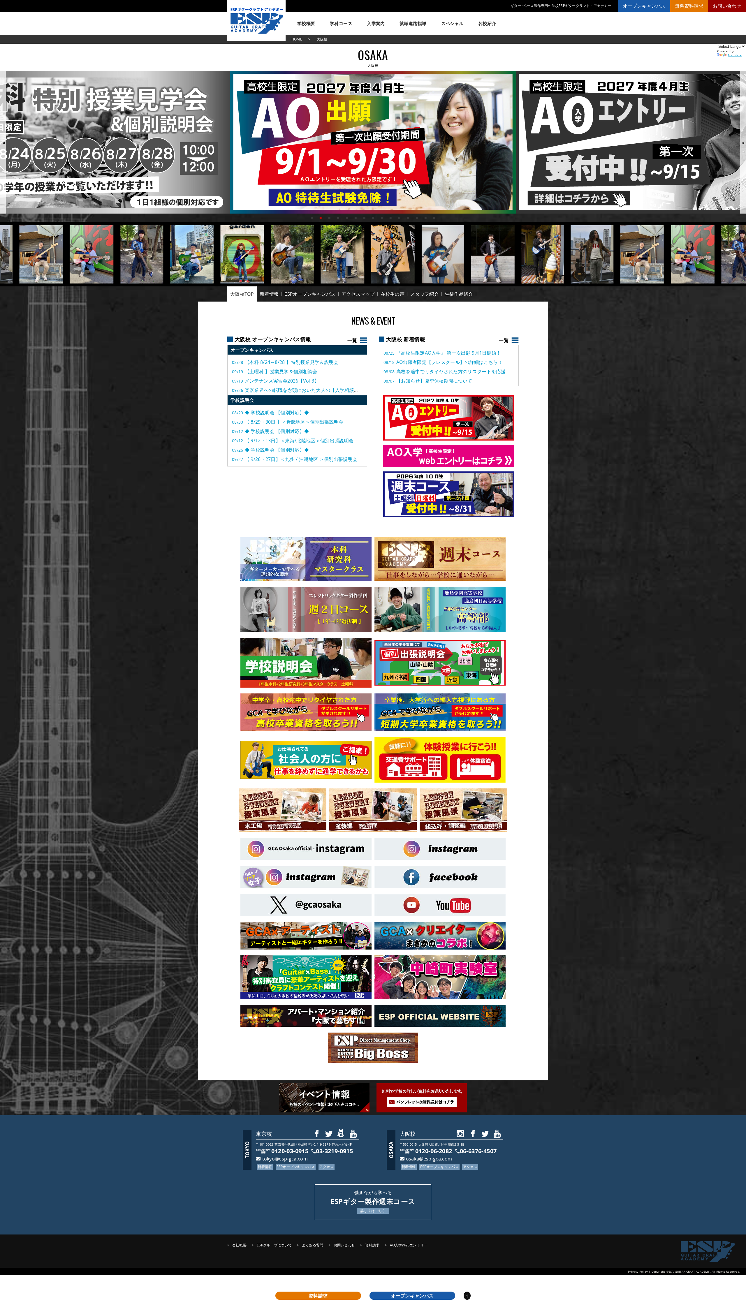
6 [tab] (355, 218)
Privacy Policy (638, 1271)
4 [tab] (338, 218)
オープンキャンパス (644, 6)
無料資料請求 (689, 6)
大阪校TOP (242, 294)
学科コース (341, 23)
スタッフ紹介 (424, 294)
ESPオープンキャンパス (310, 294)
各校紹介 (487, 23)
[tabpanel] (373, 142)
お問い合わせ (727, 6)
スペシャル (452, 23)
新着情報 (269, 294)
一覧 (504, 340)
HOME (296, 39)
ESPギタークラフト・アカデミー (256, 20)
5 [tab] (347, 218)
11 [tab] (399, 218)
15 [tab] (434, 218)
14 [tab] (425, 218)
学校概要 (306, 23)
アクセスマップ (358, 294)
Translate (735, 55)
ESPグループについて (274, 1245)
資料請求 (372, 1245)
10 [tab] (390, 218)
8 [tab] (373, 218)
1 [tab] (312, 218)
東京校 (264, 1133)
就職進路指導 (413, 23)
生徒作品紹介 (459, 294)
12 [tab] (408, 218)
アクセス (326, 1166)
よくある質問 (312, 1245)
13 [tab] (417, 218)
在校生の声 (392, 294)
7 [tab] (364, 218)
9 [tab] (382, 218)
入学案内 (376, 23)
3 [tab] (329, 218)
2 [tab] (320, 218)
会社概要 (239, 1245)
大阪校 (408, 1133)
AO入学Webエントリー (408, 1245)
